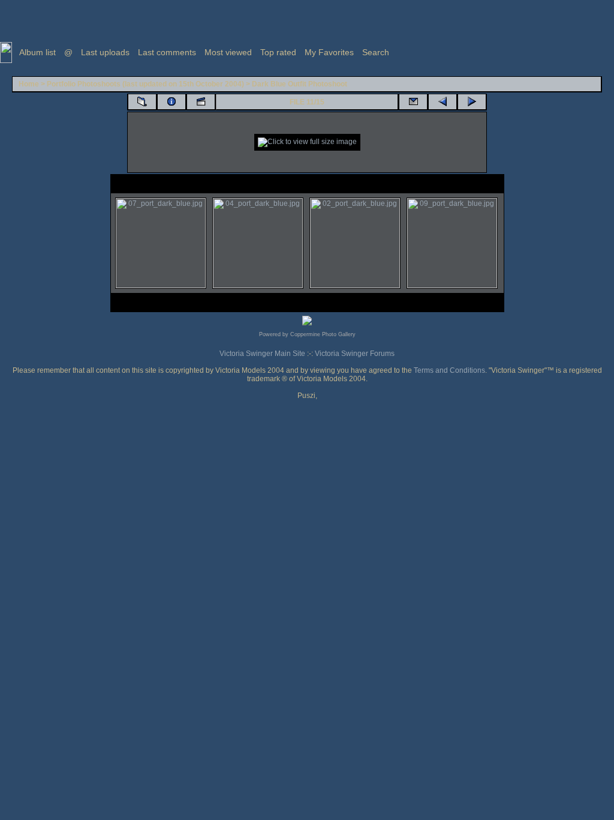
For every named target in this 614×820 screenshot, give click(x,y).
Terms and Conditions (449, 370)
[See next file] (472, 102)
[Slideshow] (200, 102)
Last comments (167, 52)
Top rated (278, 52)
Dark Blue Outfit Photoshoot (299, 84)
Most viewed (228, 52)
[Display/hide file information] (171, 102)
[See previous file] (442, 102)
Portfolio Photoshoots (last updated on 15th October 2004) (145, 84)
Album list (37, 52)
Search (375, 52)
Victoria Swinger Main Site (262, 353)
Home (29, 84)
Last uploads (105, 52)
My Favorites (329, 52)
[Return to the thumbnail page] (142, 102)
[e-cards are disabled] (413, 102)
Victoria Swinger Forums (355, 353)
